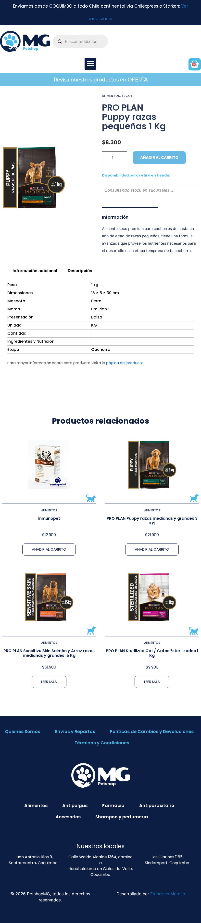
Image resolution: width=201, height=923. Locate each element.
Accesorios (68, 817)
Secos (127, 96)
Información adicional (35, 270)
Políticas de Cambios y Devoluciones (152, 731)
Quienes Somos (22, 731)
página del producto (125, 362)
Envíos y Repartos (75, 731)
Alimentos (111, 96)
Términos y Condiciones (102, 743)
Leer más (49, 681)
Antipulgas (75, 805)
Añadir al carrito (159, 157)
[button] (90, 64)
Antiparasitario (156, 805)
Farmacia (113, 805)
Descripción (80, 270)
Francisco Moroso (167, 893)
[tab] (35, 270)
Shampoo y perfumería (121, 817)
